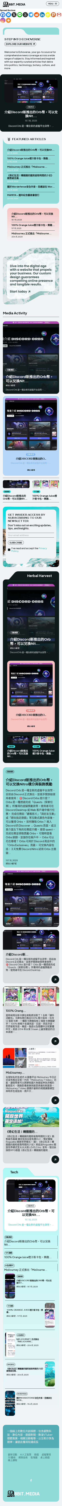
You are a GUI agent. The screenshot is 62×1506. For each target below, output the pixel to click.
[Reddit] (36, 14)
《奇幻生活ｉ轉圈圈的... (22, 1131)
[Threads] (25, 14)
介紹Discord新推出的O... (31, 458)
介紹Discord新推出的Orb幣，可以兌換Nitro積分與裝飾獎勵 (29, 782)
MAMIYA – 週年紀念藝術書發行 (23, 195)
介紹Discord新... (17, 954)
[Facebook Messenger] (8, 14)
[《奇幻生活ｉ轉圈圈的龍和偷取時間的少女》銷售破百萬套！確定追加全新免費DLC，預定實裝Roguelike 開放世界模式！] (31, 1117)
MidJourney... (15, 1072)
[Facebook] (2, 14)
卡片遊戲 (36, 491)
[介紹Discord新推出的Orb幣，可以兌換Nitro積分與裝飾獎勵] (31, 91)
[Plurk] (53, 14)
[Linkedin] (42, 14)
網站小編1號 (10, 385)
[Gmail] (59, 14)
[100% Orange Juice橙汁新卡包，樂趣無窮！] (45, 484)
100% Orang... (16, 1010)
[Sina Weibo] (47, 14)
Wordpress (22, 1394)
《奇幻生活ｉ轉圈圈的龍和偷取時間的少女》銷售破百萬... (30, 177)
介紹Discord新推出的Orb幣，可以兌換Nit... (31, 114)
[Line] (19, 14)
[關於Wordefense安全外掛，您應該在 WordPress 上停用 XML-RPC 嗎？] (10, 1403)
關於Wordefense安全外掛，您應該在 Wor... (31, 186)
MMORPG (10, 1364)
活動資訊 (30, 107)
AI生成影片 (9, 1265)
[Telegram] (30, 14)
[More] (8, 20)
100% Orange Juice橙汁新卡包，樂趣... (28, 158)
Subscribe (16, 542)
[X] (14, 14)
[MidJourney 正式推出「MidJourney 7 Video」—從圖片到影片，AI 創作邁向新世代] (31, 1058)
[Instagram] (2, 20)
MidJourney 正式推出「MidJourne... (27, 166)
